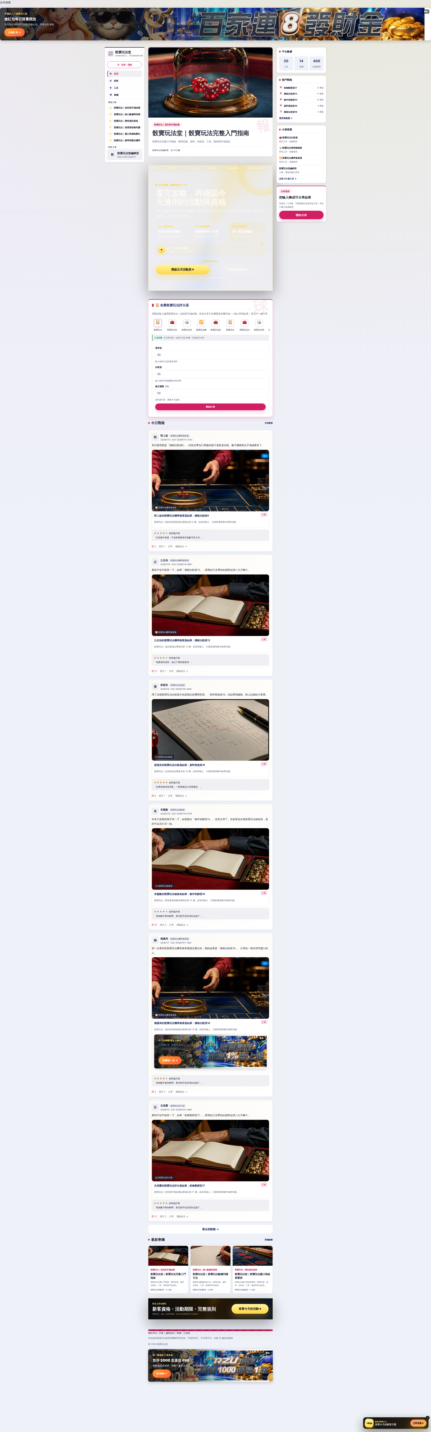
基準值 (158, 348)
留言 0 (163, 924)
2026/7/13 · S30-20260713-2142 (176, 440)
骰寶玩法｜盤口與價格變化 (124, 133)
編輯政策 (170, 1333)
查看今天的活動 (250, 1308)
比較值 (158, 367)
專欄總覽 (269, 1239)
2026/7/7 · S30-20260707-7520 (175, 942)
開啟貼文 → (181, 546)
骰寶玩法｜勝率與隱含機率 (124, 140)
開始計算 (210, 406)
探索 (114, 80)
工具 (114, 87)
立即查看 (418, 1423)
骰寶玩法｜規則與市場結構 (124, 107)
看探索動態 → (286, 118)
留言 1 (162, 546)
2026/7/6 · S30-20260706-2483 (176, 689)
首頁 (114, 73)
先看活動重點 (238, 269)
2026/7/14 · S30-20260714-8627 (176, 564)
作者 (161, 1333)
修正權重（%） (162, 386)
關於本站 (152, 1333)
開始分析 (301, 215)
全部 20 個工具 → (287, 178)
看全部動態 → (210, 1229)
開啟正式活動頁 (182, 269)
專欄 (114, 94)
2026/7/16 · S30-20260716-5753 (176, 813)
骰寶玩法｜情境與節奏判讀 (124, 127)
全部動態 (269, 423)
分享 (170, 546)
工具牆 (186, 1333)
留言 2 (162, 1091)
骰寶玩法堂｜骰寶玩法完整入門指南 (200, 133)
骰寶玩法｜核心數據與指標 (124, 114)
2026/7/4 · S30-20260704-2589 (176, 1109)
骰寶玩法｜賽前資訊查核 (123, 120)
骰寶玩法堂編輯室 (160, 150)
